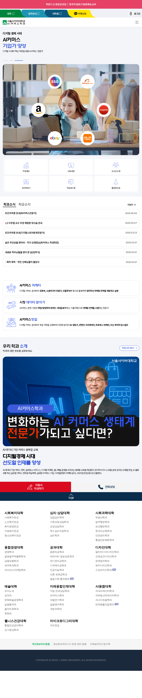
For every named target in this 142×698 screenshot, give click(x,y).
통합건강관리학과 (14, 625)
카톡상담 (82, 13)
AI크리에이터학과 (104, 591)
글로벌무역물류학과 (15, 556)
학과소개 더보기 (128, 348)
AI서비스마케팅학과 (15, 570)
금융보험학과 (12, 561)
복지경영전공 (12, 526)
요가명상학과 (12, 630)
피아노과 (9, 591)
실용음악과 (10, 604)
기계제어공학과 (58, 565)
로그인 (137, 13)
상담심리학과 (57, 517)
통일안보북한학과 (104, 540)
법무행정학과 (102, 522)
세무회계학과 (12, 565)
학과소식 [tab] (9, 204)
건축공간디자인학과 (105, 556)
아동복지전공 (12, 531)
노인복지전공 (12, 522)
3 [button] (21, 60)
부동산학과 (101, 517)
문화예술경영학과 (14, 600)
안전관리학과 (102, 535)
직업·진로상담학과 (59, 591)
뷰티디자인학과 (103, 565)
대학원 (55, 13)
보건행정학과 (102, 526)
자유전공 (54, 625)
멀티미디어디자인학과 (107, 552)
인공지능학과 (57, 570)
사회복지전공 (12, 517)
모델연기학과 (57, 600)
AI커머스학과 (57, 595)
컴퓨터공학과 (57, 552)
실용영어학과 (57, 604)
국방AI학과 (56, 609)
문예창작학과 (102, 561)
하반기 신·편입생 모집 (56, 4)
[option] (71, 92)
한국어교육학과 (103, 531)
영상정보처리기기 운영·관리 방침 (70, 644)
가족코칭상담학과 (59, 522)
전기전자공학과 (58, 561)
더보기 (130, 204)
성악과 (8, 595)
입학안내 (32, 13)
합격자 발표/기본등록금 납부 (82, 4)
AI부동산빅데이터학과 (107, 595)
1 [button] (8, 60)
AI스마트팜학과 (103, 600)
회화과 (8, 613)
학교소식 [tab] (24, 204)
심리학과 (54, 535)
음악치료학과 (12, 609)
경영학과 (9, 552)
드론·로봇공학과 (58, 574)
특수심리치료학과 (59, 531)
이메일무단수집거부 (100, 644)
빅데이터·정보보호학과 (62, 556)
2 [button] (15, 60)
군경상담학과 (57, 526)
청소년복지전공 (13, 535)
